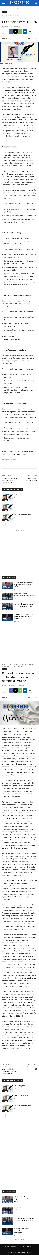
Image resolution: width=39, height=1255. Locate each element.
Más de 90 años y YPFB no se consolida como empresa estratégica (23, 616)
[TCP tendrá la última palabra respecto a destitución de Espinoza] (7, 585)
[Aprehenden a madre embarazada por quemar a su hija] (7, 596)
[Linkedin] (25, 31)
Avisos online (7, 1249)
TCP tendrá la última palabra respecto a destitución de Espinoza (23, 585)
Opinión (16, 9)
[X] (15, 31)
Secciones (9, 9)
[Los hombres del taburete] (7, 517)
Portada (7, 1247)
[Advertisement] (19, 551)
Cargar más (18, 625)
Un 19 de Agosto (19, 495)
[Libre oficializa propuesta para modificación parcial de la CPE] (7, 606)
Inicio (3, 9)
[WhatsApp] (20, 31)
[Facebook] (11, 31)
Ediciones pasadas (18, 1249)
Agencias (28, 1249)
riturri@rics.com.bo (9, 460)
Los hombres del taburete (22, 515)
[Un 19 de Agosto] (7, 497)
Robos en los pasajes (21, 505)
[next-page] (6, 524)
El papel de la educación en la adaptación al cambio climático (10, 480)
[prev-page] (3, 524)
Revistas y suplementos (26, 1247)
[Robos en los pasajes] (7, 507)
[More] (30, 31)
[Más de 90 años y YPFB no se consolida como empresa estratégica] (7, 617)
